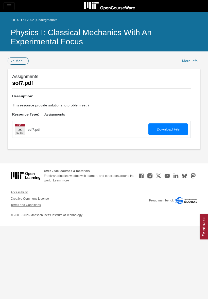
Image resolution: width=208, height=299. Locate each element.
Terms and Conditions (26, 205)
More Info (190, 61)
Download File (168, 129)
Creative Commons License (30, 198)
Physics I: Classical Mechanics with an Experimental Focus (81, 37)
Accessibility (19, 192)
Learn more (61, 180)
